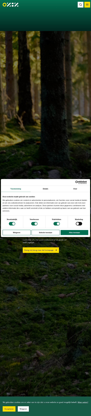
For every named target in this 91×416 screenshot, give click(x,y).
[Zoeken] (80, 5)
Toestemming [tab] (15, 189)
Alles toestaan (74, 232)
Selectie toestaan (45, 232)
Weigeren (16, 232)
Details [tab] (45, 189)
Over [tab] (75, 189)
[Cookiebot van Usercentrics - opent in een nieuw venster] (78, 182)
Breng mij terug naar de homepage (38, 250)
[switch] (34, 224)
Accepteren (9, 409)
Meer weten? (83, 402)
